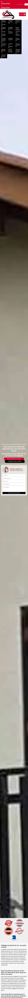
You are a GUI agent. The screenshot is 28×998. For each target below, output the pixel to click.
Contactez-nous (14, 461)
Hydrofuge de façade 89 (10, 28)
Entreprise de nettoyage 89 (10, 45)
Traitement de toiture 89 (10, 22)
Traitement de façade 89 (3, 56)
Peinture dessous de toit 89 (10, 50)
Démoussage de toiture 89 (18, 22)
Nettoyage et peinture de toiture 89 (3, 40)
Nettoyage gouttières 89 (3, 50)
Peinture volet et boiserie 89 (18, 28)
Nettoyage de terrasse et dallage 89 (18, 51)
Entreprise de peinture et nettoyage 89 (3, 23)
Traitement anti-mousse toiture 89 (18, 33)
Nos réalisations (14, 459)
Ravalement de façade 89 (3, 45)
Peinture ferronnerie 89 (18, 39)
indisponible (5, 4)
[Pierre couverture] (8, 14)
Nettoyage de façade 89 (18, 45)
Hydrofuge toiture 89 (10, 39)
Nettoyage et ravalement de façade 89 (3, 34)
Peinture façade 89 (10, 32)
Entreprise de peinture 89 (3, 28)
